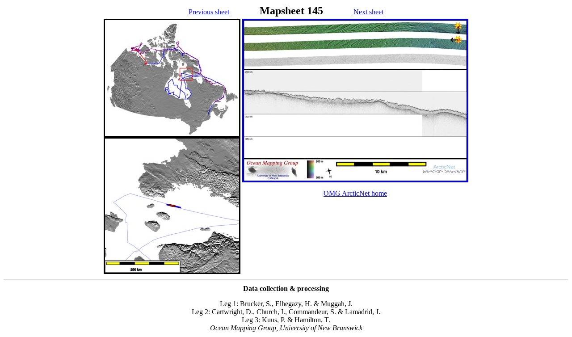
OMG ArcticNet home (355, 193)
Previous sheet (209, 12)
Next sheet (368, 12)
